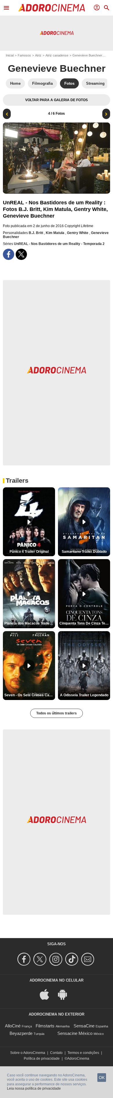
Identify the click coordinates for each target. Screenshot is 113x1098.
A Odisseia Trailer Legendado (84, 695)
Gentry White (78, 233)
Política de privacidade (42, 1059)
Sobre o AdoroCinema (27, 1053)
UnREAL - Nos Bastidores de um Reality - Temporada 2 (59, 244)
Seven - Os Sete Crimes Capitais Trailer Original (29, 695)
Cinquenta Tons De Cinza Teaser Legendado (84, 623)
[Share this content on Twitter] (21, 254)
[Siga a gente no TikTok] (72, 959)
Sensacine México (74, 1033)
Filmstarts (45, 1025)
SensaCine (84, 1025)
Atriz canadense (56, 55)
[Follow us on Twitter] (40, 959)
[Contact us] (88, 959)
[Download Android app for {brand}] (65, 994)
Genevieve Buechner (87, 55)
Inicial (10, 55)
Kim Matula (55, 233)
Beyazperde (21, 1033)
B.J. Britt (36, 233)
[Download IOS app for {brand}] (47, 994)
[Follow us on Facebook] (24, 959)
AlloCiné (13, 1025)
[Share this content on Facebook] (8, 254)
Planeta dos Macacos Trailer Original (29, 623)
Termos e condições (83, 1053)
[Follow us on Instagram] (56, 959)
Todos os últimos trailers (56, 713)
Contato (56, 1053)
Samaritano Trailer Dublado (84, 552)
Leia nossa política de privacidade (34, 1088)
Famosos (24, 55)
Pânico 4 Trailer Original (29, 552)
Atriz (38, 55)
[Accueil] (51, 8)
